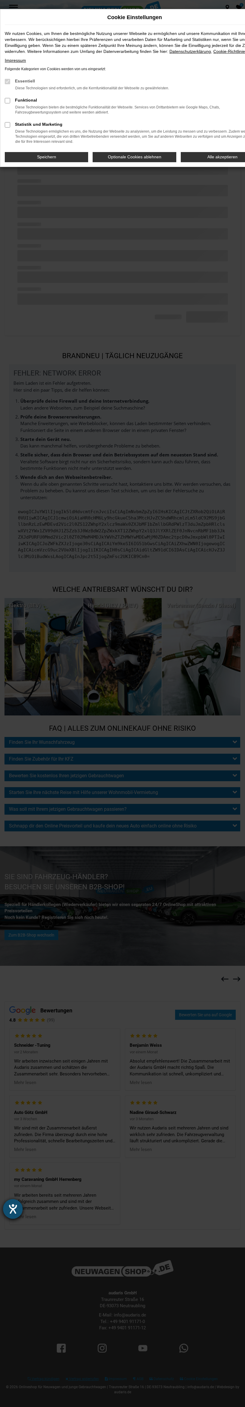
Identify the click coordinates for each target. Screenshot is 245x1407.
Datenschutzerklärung (190, 51)
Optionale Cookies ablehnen (134, 156)
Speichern (46, 156)
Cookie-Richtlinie (229, 51)
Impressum (15, 60)
